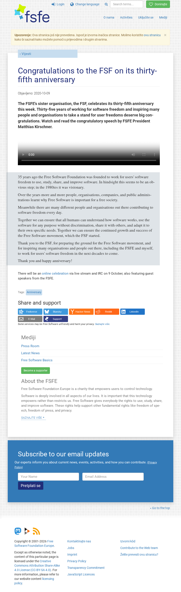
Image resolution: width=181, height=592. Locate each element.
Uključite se (145, 17)
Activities (126, 17)
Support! (57, 319)
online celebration (55, 273)
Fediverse (31, 311)
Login (59, 4)
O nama (109, 17)
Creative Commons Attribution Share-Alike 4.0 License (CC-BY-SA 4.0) (37, 565)
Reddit (108, 311)
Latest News (30, 353)
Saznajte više (31, 417)
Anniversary (34, 292)
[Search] (106, 4)
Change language (86, 4)
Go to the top (161, 508)
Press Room (30, 346)
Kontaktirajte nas (79, 541)
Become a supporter (35, 370)
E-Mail (31, 319)
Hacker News (82, 311)
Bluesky (57, 311)
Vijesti (26, 54)
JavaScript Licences (81, 574)
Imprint (72, 554)
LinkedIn (134, 311)
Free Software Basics (37, 360)
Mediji (163, 17)
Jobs (70, 548)
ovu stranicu (152, 35)
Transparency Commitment (86, 568)
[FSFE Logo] (32, 13)
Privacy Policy (76, 561)
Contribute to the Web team (139, 548)
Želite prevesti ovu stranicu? (139, 554)
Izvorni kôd (127, 541)
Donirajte (160, 4)
